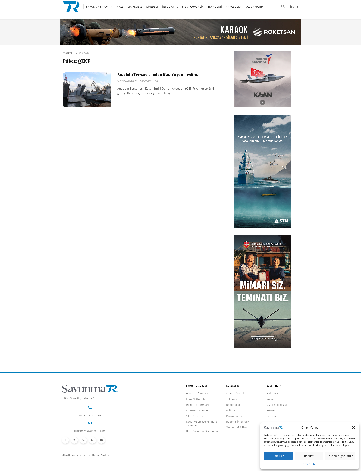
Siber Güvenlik (193, 6)
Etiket (78, 52)
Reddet (309, 456)
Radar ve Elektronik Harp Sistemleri (201, 423)
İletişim (271, 416)
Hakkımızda (274, 393)
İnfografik (170, 6)
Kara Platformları (196, 399)
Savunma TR (131, 81)
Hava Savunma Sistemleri (202, 431)
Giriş (295, 6)
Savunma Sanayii (98, 6)
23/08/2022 (146, 81)
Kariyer (271, 399)
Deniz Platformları (197, 405)
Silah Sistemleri (196, 416)
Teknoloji (215, 6)
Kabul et (278, 456)
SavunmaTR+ (254, 6)
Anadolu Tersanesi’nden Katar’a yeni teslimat (159, 75)
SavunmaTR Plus (236, 427)
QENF (87, 52)
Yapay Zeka (233, 6)
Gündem (152, 6)
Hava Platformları (197, 393)
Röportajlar (233, 405)
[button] (353, 427)
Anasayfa (67, 52)
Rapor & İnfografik (237, 421)
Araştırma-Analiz (129, 6)
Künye (271, 410)
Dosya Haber (234, 416)
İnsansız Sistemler (197, 410)
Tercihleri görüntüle (340, 456)
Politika (230, 410)
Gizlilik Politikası (309, 464)
